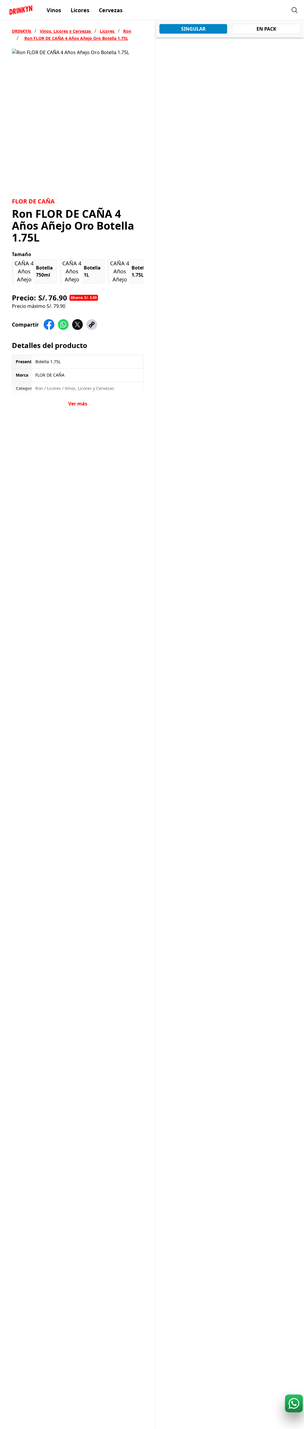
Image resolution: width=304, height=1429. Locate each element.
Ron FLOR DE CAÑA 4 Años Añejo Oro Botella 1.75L (76, 38)
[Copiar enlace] (91, 324)
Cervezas (111, 10)
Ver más (77, 403)
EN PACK (266, 29)
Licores (80, 10)
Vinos (54, 10)
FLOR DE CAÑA (33, 201)
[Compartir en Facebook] (49, 324)
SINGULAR (193, 29)
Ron (127, 31)
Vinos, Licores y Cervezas (66, 31)
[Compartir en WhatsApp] (63, 324)
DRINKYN (22, 31)
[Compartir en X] (77, 324)
